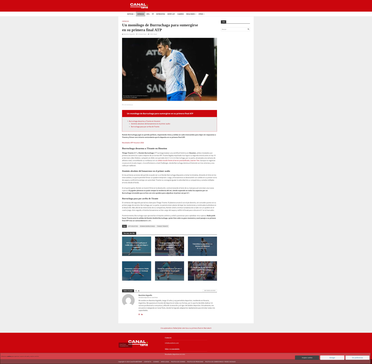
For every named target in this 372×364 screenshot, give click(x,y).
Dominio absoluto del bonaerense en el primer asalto (150, 124)
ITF (153, 14)
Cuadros (180, 14)
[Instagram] (139, 314)
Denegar (332, 356)
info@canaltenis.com (172, 343)
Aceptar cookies (306, 356)
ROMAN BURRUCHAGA (147, 226)
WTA (147, 14)
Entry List (171, 14)
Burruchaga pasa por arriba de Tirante (145, 127)
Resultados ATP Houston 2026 (133, 143)
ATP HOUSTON (133, 226)
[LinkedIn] (142, 314)
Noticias (130, 14)
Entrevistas (160, 14)
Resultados (190, 14)
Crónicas (140, 14)
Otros (201, 14)
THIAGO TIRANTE (162, 226)
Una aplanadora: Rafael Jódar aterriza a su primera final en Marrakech (186, 328)
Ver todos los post (209, 290)
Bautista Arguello (129, 34)
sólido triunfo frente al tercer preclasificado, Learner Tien (178, 160)
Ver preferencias (357, 356)
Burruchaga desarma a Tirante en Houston (144, 121)
